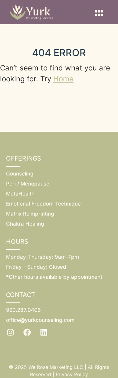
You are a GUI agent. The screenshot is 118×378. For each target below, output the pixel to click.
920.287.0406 (23, 310)
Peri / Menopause (27, 184)
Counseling (20, 174)
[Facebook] (27, 332)
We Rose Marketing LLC (55, 367)
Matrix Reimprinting (30, 214)
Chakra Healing (25, 224)
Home (63, 78)
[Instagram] (10, 332)
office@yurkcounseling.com (40, 320)
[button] (99, 13)
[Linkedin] (43, 332)
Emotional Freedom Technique (43, 204)
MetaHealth (20, 194)
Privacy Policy (72, 374)
